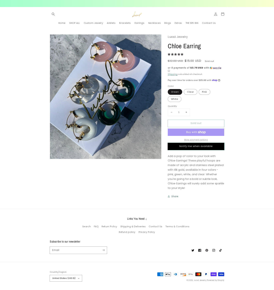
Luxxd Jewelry (200, 280)
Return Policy (109, 226)
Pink (204, 91)
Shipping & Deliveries (133, 226)
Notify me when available (196, 146)
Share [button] (174, 196)
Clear (190, 91)
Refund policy (127, 232)
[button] (53, 14)
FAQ (96, 226)
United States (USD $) (63, 278)
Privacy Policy (147, 232)
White (174, 99)
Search (86, 226)
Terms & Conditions (177, 226)
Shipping (173, 74)
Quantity (172, 106)
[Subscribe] (103, 250)
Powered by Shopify (215, 280)
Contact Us (155, 226)
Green (175, 91)
